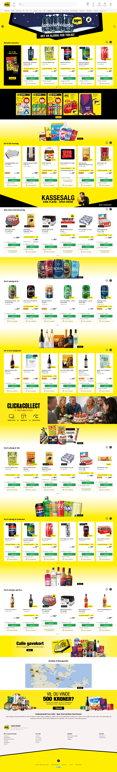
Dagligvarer (50, 11)
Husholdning (57, 11)
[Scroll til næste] (104, 11)
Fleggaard (69, 739)
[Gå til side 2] (58, 38)
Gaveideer (82, 11)
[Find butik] (58, 676)
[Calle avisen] (58, 104)
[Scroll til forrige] (2, 26)
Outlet (12, 11)
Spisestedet (69, 737)
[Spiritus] (58, 575)
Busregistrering (102, 737)
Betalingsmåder (7, 737)
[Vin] (58, 337)
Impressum (64, 764)
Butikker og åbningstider (72, 736)
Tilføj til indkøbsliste (32, 83)
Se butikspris (35, 241)
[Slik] (58, 434)
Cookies (71, 764)
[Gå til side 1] (57, 38)
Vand (27, 11)
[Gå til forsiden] (7, 4)
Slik (44, 11)
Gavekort (6, 744)
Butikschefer (38, 741)
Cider (40, 11)
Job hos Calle (38, 737)
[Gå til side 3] (59, 38)
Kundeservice (102, 736)
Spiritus (35, 11)
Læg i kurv (32, 78)
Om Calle (37, 736)
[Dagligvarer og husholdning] (58, 130)
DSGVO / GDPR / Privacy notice (42, 764)
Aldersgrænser (7, 742)
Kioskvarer (89, 11)
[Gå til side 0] (56, 87)
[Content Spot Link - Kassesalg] (58, 199)
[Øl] (58, 268)
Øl (23, 11)
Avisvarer (96, 11)
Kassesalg (18, 11)
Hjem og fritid (65, 11)
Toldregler (6, 741)
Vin (31, 11)
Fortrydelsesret (78, 764)
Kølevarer (7, 11)
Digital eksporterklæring (9, 739)
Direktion (37, 742)
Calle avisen (6, 736)
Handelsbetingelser (55, 764)
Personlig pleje (74, 11)
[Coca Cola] (58, 506)
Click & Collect (39, 739)
